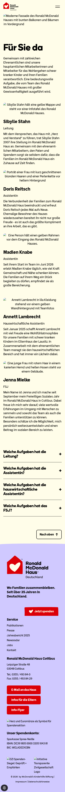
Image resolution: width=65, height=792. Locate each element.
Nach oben (47, 534)
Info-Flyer (17, 710)
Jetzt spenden (44, 611)
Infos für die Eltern (23, 700)
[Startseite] (10, 7)
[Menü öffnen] (57, 7)
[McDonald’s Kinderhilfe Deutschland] (27, 577)
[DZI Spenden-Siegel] (19, 767)
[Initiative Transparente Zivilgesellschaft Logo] (46, 771)
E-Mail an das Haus (23, 690)
